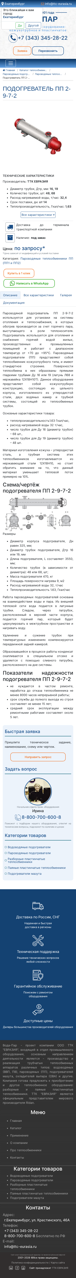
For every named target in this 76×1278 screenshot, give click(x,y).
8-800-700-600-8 (41, 817)
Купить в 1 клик (19, 273)
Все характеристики (37, 215)
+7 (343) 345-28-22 (21, 1231)
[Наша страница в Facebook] (17, 1268)
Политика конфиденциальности (30, 1262)
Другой (33, 25)
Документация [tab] (14, 303)
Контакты (17, 1157)
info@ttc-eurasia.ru (58, 4)
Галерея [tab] (66, 295)
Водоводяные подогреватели (29, 847)
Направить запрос (38, 757)
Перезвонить (48, 51)
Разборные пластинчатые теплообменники (27, 860)
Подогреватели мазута (25, 873)
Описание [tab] (10, 295)
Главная (16, 1121)
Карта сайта (58, 1262)
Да (20, 25)
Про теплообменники (26, 1150)
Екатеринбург (14, 4)
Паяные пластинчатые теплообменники (37, 868)
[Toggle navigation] (11, 63)
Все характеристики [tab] (39, 295)
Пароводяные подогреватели (29, 853)
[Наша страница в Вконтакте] (10, 1268)
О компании (19, 1143)
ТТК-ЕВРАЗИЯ (60, 1268)
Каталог (16, 1128)
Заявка (22, 51)
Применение (19, 1135)
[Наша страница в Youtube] (23, 1268)
